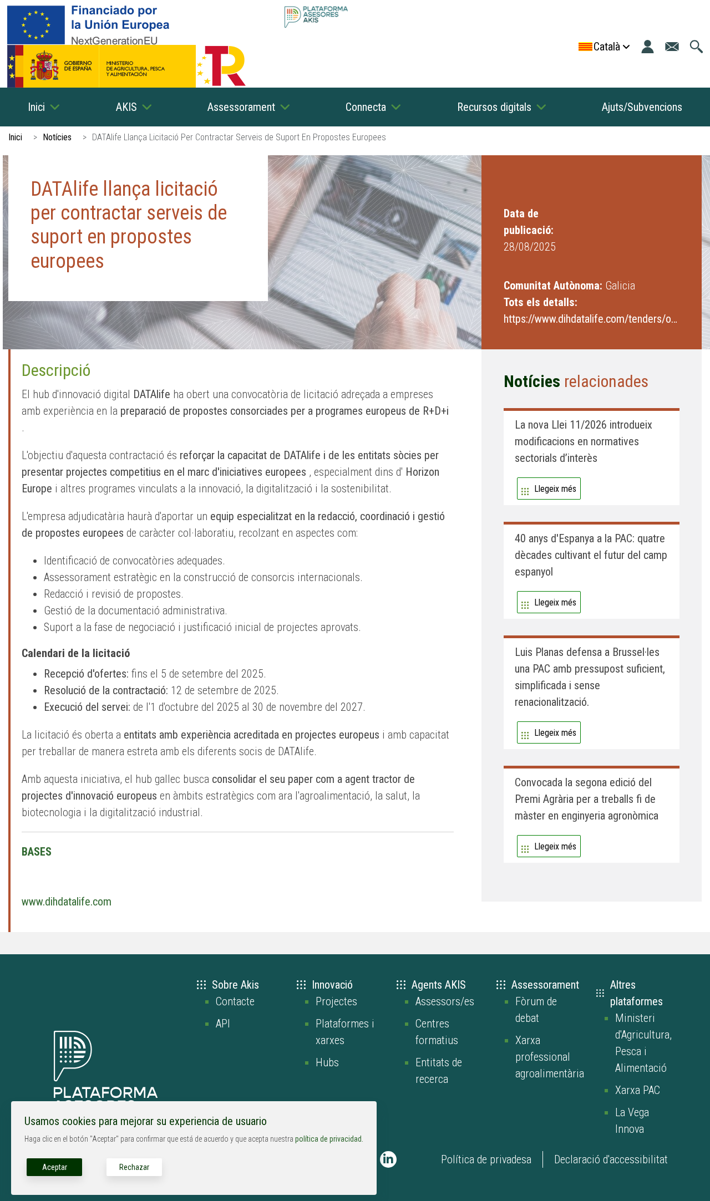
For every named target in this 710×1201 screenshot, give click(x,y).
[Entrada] (648, 46)
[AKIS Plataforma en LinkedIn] (388, 1159)
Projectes (336, 1001)
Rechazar (134, 1167)
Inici (36, 107)
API (223, 1023)
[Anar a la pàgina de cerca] (696, 46)
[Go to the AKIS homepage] (316, 17)
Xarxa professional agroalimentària (549, 1057)
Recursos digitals (494, 107)
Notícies (57, 137)
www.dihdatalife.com (66, 901)
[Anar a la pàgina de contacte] (672, 46)
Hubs (327, 1062)
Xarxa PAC (637, 1090)
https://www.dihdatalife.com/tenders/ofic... (591, 318)
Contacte (235, 1001)
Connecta (366, 107)
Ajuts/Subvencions (642, 107)
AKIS (126, 107)
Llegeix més (555, 489)
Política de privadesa (486, 1159)
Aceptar (54, 1167)
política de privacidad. (329, 1138)
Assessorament (241, 107)
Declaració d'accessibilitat (611, 1159)
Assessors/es (444, 1001)
